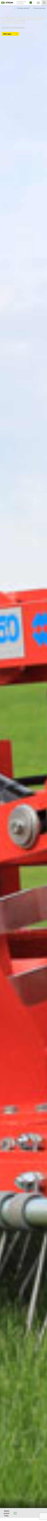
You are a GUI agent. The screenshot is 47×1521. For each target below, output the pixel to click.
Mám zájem (7, 34)
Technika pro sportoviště (23, 8)
